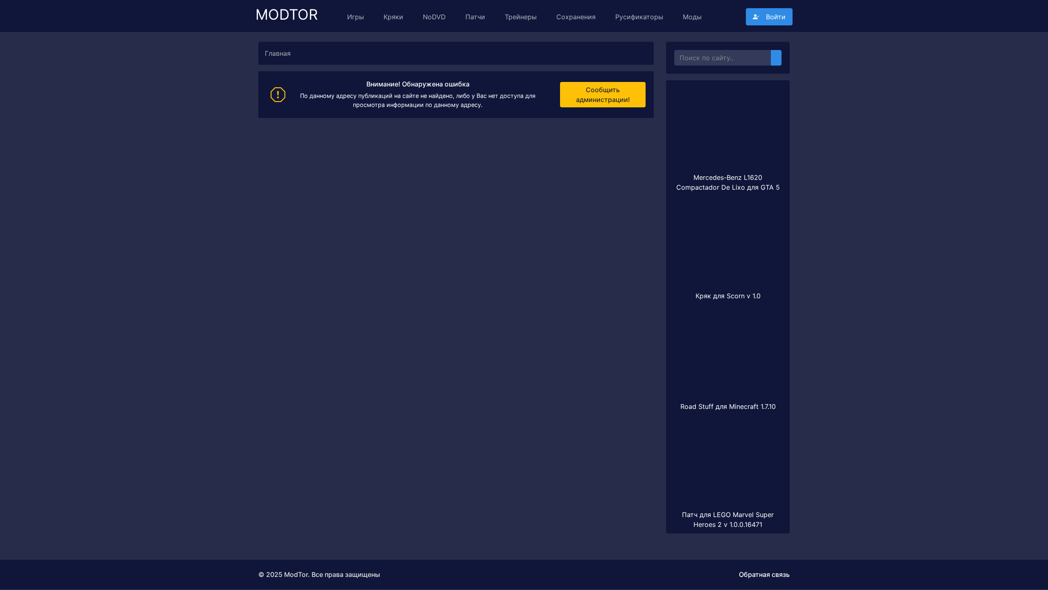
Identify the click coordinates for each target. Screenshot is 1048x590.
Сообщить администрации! (603, 95)
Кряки (393, 17)
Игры (355, 17)
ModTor (286, 11)
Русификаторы (639, 17)
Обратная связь (764, 574)
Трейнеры (521, 17)
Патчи (475, 17)
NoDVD (434, 17)
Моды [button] (692, 17)
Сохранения (576, 17)
